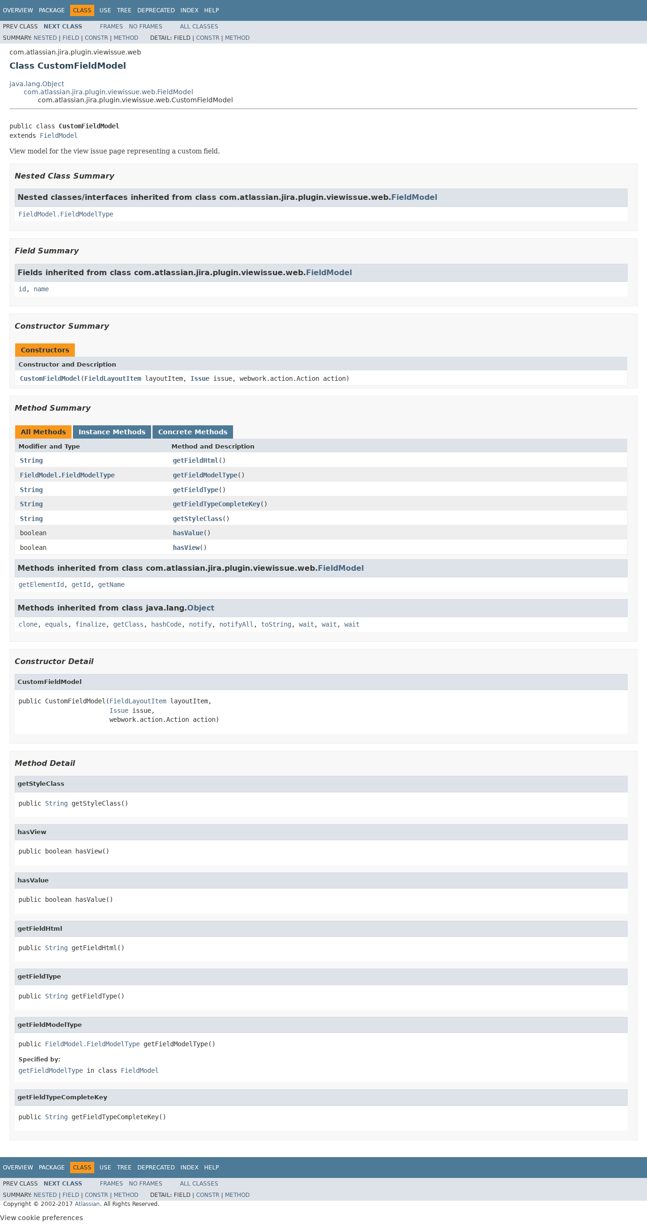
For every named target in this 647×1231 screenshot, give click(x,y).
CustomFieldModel (50, 378)
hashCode (166, 624)
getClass (128, 624)
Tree (124, 10)
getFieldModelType (205, 475)
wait (306, 624)
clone (27, 624)
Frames (111, 26)
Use (105, 10)
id (22, 289)
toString (276, 624)
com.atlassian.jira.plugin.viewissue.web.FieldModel (108, 92)
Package (52, 10)
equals (56, 624)
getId (81, 584)
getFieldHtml (195, 460)
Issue (199, 378)
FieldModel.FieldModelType (65, 214)
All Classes (199, 26)
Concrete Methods (192, 432)
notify (200, 624)
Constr (96, 38)
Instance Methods (112, 432)
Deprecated (156, 10)
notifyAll (236, 624)
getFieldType (195, 490)
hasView (186, 547)
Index (189, 10)
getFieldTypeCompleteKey (216, 504)
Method (126, 38)
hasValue (188, 533)
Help (211, 10)
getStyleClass (197, 518)
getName (111, 584)
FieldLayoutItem (112, 378)
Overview (18, 10)
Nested (45, 38)
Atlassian (87, 1204)
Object (201, 607)
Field (71, 38)
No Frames (145, 26)
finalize (90, 624)
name (41, 289)
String (31, 460)
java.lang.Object (36, 84)
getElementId (41, 584)
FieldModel (59, 135)
